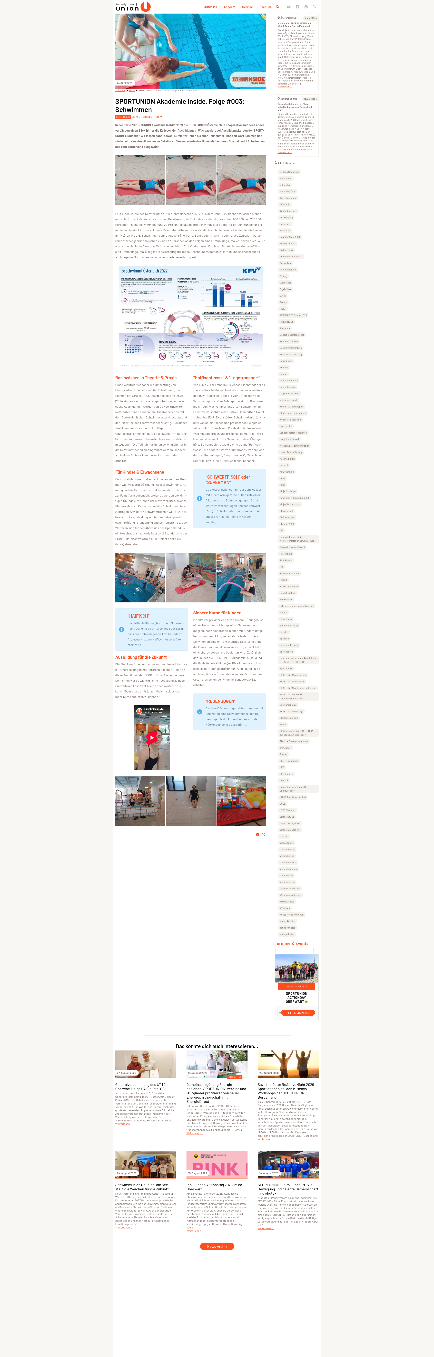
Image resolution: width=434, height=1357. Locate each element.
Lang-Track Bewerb (290, 439)
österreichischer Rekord (292, 547)
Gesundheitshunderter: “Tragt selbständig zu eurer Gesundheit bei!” (295, 107)
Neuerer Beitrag (288, 98)
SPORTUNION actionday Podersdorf (298, 688)
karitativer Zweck (289, 399)
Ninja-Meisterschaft (290, 504)
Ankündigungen (288, 210)
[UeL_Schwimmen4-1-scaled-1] (140, 180)
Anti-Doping (286, 217)
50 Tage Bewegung (289, 171)
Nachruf (284, 465)
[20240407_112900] (241, 801)
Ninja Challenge (287, 491)
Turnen (283, 754)
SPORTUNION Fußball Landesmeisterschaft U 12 (293, 696)
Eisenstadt (285, 282)
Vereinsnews (286, 875)
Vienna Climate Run (290, 888)
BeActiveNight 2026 (290, 237)
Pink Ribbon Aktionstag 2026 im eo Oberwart (214, 1195)
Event (283, 295)
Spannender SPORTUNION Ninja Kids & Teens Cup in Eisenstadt (294, 25)
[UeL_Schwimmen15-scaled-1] (190, 801)
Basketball (285, 230)
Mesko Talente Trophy (291, 452)
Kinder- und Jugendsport (293, 413)
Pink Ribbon (286, 560)
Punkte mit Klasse (289, 586)
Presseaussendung (289, 573)
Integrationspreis (289, 380)
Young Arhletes (287, 921)
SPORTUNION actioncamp (293, 675)
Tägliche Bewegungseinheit (294, 741)
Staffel (283, 724)
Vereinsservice (287, 881)
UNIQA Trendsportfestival (293, 797)
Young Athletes (287, 927)
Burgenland (286, 263)
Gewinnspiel (286, 360)
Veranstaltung (287, 816)
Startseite (120, 90)
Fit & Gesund (286, 321)
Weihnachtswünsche (290, 894)
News (132, 90)
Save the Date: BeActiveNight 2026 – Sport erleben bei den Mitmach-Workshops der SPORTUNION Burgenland (287, 1098)
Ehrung (283, 276)
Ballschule (285, 224)
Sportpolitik (286, 668)
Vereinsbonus (287, 855)
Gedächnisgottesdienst (292, 334)
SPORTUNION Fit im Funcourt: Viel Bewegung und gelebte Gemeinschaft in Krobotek (288, 1197)
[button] (277, 950)
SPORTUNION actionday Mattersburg (295, 997)
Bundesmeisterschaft (291, 256)
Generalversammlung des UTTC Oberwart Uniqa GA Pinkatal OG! (140, 1094)
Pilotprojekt (286, 553)
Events (283, 302)
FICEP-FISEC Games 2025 (293, 315)
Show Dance (286, 618)
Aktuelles (210, 7)
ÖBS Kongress (287, 517)
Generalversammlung (291, 347)
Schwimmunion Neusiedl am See (297, 605)
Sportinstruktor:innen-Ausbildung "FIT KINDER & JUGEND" (298, 660)
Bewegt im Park (288, 243)
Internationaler (287, 386)
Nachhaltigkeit (287, 458)
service (283, 612)
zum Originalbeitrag (146, 116)
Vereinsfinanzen (288, 862)
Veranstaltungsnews (290, 823)
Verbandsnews (287, 849)
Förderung (285, 328)
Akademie (285, 204)
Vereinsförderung (289, 868)
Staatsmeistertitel (289, 717)
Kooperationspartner (291, 419)
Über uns (266, 7)
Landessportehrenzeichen (293, 432)
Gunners (284, 367)
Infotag (283, 373)
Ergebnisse (285, 289)
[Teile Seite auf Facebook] (257, 834)
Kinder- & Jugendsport (292, 406)
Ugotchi (284, 780)
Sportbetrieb (286, 651)
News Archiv (217, 1254)
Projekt (283, 579)
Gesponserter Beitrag (291, 354)
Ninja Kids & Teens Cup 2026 (294, 497)
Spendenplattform (289, 645)
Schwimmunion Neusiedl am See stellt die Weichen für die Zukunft (142, 1195)
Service (247, 7)
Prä (281, 566)
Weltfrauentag (287, 901)
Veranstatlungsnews (290, 829)
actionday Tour (287, 191)
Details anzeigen (298, 1021)
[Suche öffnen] (277, 6)
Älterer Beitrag (288, 17)
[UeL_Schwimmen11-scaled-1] (140, 801)
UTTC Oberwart (287, 810)
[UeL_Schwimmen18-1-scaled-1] (140, 577)
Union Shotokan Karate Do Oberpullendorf (293, 788)
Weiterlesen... (285, 86)
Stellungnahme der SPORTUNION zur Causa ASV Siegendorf (296, 732)
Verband (284, 836)
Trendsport (285, 747)
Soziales (284, 631)
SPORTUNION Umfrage (291, 711)
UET (282, 767)
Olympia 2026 (287, 523)
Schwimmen (286, 599)
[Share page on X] (263, 834)
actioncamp (286, 178)
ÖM (281, 530)
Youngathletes (287, 934)
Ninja (282, 484)
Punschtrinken (287, 592)
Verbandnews (287, 842)
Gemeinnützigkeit (289, 341)
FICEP (283, 308)
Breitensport (286, 250)
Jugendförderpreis (289, 393)
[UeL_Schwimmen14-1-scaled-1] (190, 577)
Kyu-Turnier (286, 426)
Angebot (229, 7)
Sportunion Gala (288, 704)
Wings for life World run (292, 914)
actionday (285, 184)
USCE (282, 803)
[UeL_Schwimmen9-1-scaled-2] (241, 577)
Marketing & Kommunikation (294, 445)
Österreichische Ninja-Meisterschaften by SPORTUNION (297, 538)
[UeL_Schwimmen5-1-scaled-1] (190, 180)
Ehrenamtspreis (288, 269)
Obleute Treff (286, 510)
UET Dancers (286, 773)
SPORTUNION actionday (292, 681)
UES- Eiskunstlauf (289, 760)
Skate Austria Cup (289, 625)
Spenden (284, 638)
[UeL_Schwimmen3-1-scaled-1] (241, 180)
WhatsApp (285, 908)
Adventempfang (288, 197)
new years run (287, 471)
